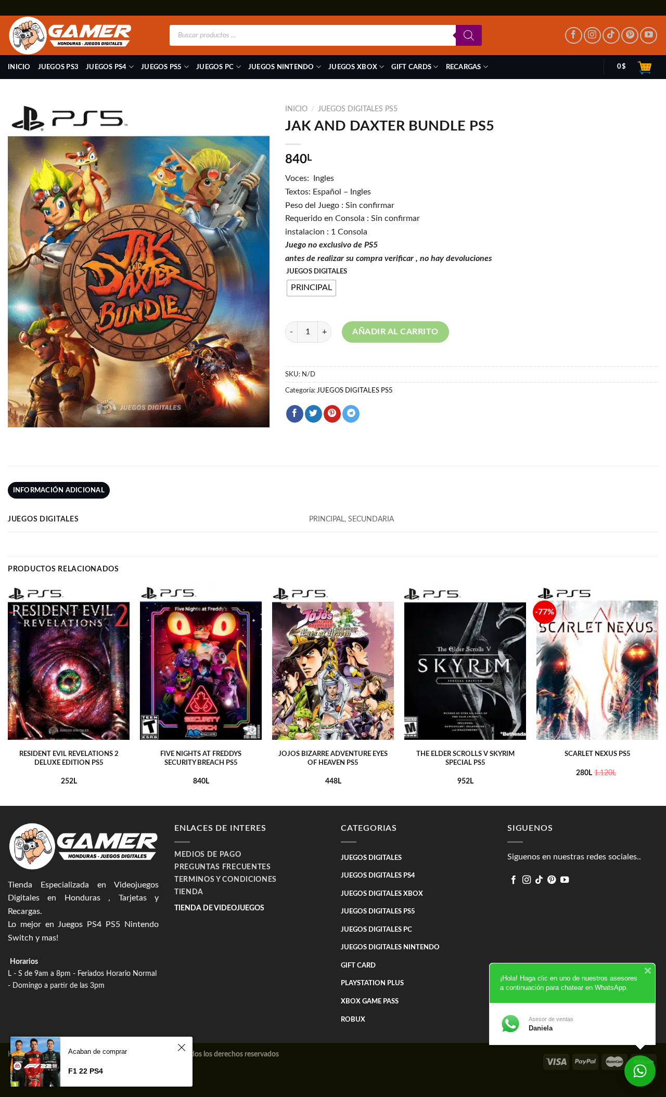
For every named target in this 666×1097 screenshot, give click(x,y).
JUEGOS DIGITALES (316, 271)
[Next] (657, 694)
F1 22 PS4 (85, 1071)
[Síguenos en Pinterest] (629, 35)
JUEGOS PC (215, 67)
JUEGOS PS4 (106, 67)
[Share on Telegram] (351, 414)
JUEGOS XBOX (352, 67)
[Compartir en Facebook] (294, 414)
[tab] (59, 490)
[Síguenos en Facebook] (573, 35)
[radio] (311, 288)
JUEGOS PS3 (58, 67)
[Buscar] (469, 35)
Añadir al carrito (395, 332)
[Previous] (8, 694)
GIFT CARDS (411, 67)
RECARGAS (463, 67)
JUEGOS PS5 (161, 67)
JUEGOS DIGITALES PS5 (358, 109)
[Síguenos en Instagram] (592, 35)
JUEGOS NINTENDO (281, 67)
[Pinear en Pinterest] (332, 414)
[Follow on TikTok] (611, 35)
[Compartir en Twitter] (313, 414)
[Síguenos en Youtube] (648, 35)
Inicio (19, 67)
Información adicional (59, 490)
